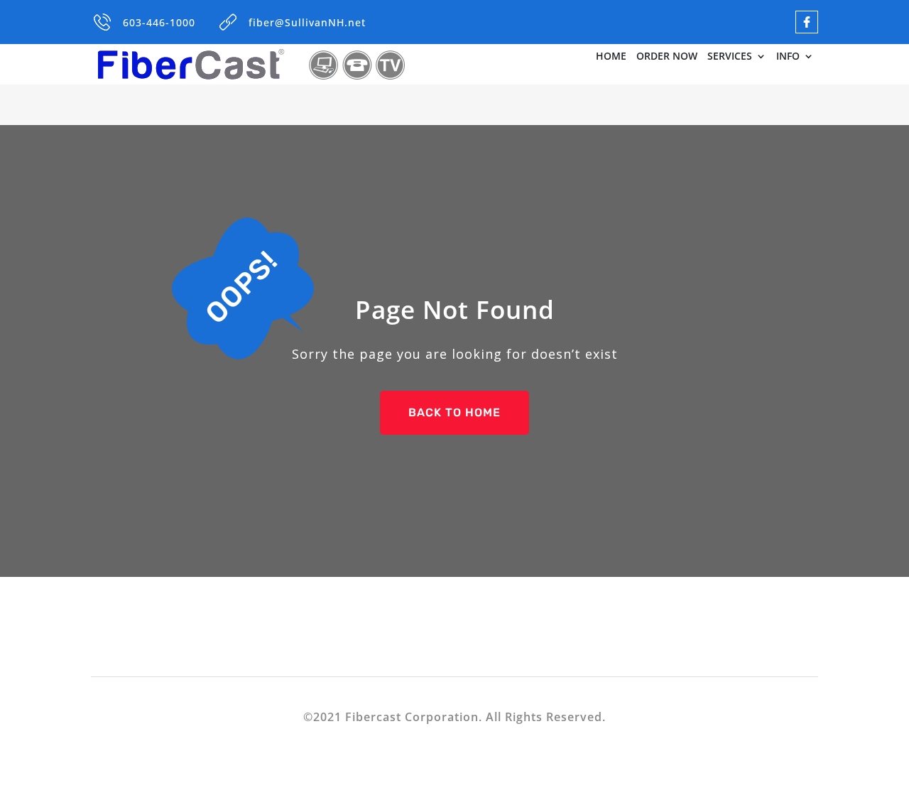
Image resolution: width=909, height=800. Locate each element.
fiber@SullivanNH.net (307, 22)
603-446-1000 (159, 22)
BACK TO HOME (454, 412)
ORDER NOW (666, 57)
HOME (611, 57)
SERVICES (729, 57)
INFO (788, 57)
